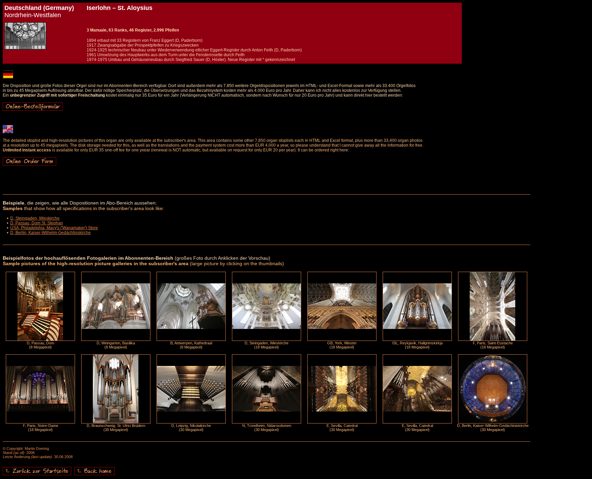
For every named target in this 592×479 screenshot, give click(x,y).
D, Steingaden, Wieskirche (35, 218)
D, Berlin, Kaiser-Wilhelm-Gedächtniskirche (50, 232)
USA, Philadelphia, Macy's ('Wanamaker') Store (54, 227)
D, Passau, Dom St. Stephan (36, 223)
